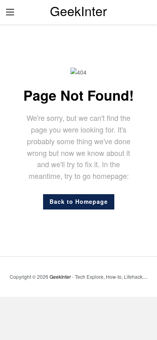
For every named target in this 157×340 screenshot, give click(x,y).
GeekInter (78, 10)
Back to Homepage (79, 201)
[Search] (145, 12)
